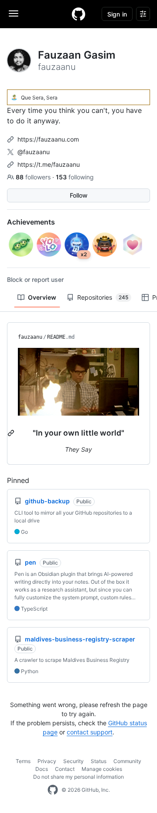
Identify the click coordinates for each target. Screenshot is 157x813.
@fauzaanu (33, 151)
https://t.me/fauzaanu (48, 164)
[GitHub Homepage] (53, 790)
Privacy (47, 761)
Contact (65, 769)
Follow (79, 195)
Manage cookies (102, 769)
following (75, 177)
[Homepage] (78, 14)
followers (34, 177)
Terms (23, 761)
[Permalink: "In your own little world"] (12, 433)
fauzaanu (30, 337)
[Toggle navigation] (13, 13)
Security (73, 761)
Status (98, 761)
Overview (42, 297)
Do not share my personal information (78, 776)
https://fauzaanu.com (48, 139)
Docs (41, 769)
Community (127, 761)
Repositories (102, 297)
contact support (90, 732)
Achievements (31, 222)
